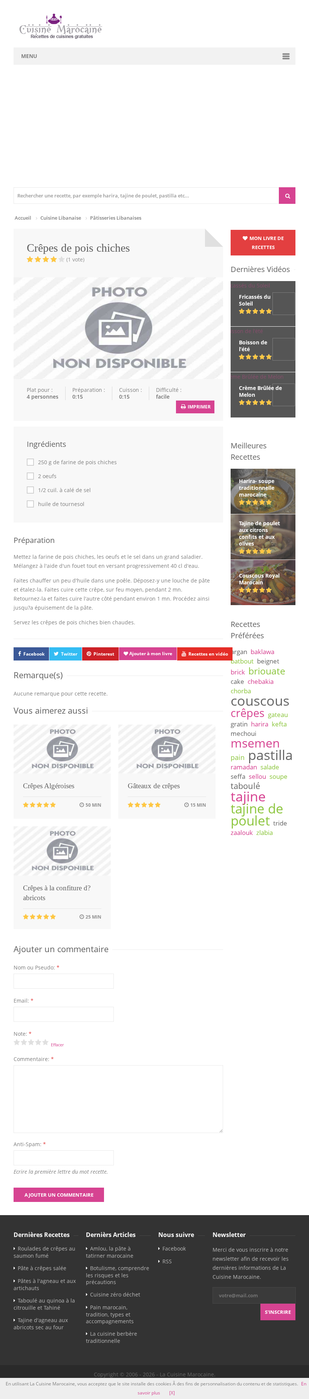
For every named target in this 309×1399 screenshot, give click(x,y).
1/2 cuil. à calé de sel (64, 490)
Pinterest (103, 654)
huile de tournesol (61, 504)
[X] (172, 1393)
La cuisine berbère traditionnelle (111, 1337)
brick (238, 672)
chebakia (261, 681)
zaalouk (242, 832)
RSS (167, 1261)
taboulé (245, 786)
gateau (278, 714)
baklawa (262, 651)
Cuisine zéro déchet (115, 1294)
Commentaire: (34, 1059)
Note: (23, 1033)
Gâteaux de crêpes (154, 786)
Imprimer (199, 407)
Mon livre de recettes (266, 243)
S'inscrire (278, 1312)
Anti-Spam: (30, 1144)
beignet (268, 661)
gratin (239, 724)
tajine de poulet (257, 814)
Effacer (57, 1044)
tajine (248, 796)
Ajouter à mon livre (150, 653)
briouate (266, 670)
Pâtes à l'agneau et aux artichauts (45, 1284)
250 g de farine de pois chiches (77, 462)
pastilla (270, 754)
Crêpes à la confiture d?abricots (56, 893)
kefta (279, 724)
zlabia (264, 832)
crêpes (248, 712)
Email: (24, 1000)
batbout (242, 661)
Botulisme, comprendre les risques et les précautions (117, 1275)
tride (280, 823)
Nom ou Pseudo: (37, 967)
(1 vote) (75, 259)
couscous (260, 700)
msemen (255, 743)
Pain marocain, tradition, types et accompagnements (110, 1314)
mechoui (243, 733)
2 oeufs (47, 476)
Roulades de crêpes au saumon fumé (44, 1252)
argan (239, 651)
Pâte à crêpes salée (42, 1268)
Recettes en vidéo (208, 654)
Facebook (33, 654)
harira (259, 724)
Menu (29, 56)
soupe (278, 776)
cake (237, 681)
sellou (257, 776)
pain (238, 757)
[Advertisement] (154, 130)
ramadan (244, 767)
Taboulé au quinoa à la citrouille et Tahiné (44, 1304)
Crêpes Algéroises (48, 786)
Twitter (69, 654)
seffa (238, 776)
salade (269, 767)
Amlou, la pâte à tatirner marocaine (109, 1252)
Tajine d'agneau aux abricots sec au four (41, 1323)
